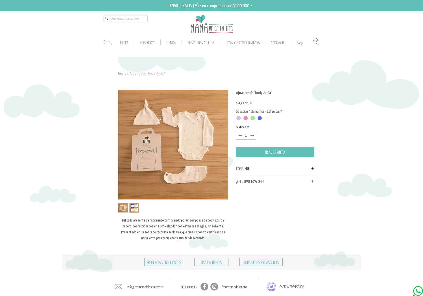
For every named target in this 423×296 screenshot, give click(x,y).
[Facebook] (204, 286)
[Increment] (252, 135)
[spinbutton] (246, 135)
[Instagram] (214, 286)
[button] (316, 41)
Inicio (122, 73)
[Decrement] (240, 135)
